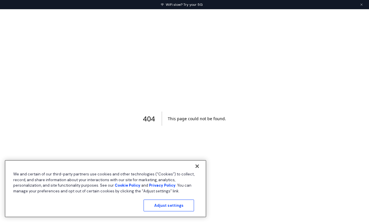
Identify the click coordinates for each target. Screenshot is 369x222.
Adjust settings (169, 205)
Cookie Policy (127, 185)
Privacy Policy (162, 185)
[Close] (197, 166)
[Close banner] (361, 4)
